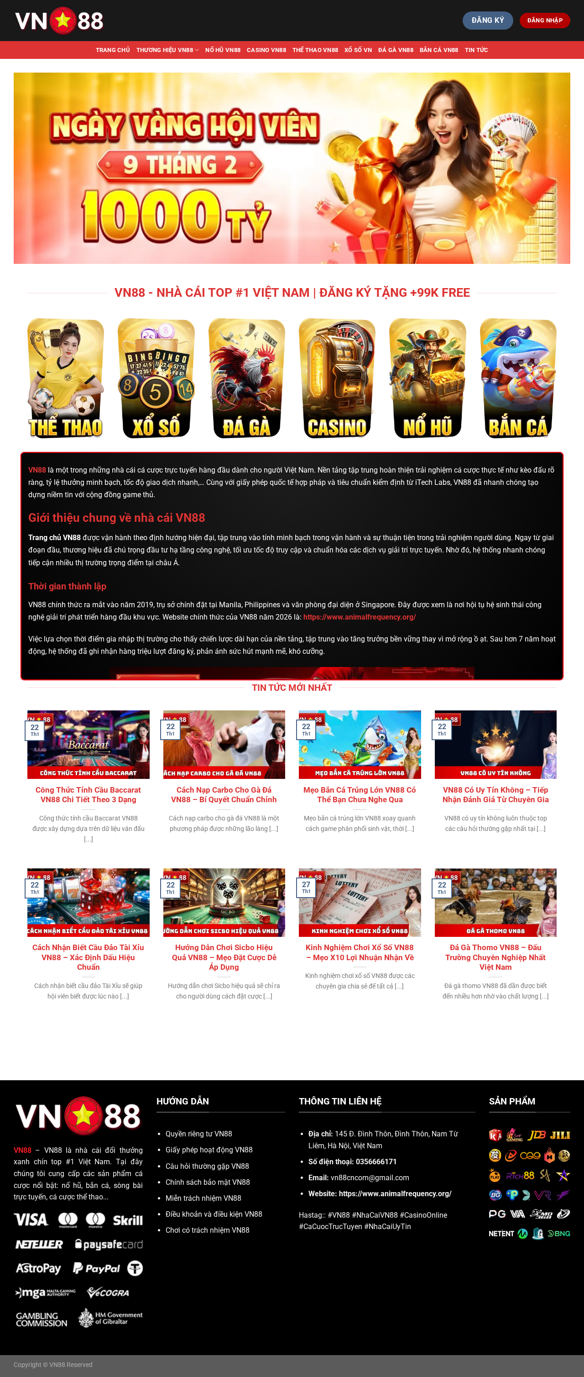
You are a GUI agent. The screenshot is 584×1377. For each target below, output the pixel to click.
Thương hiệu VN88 (164, 50)
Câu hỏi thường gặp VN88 (207, 1166)
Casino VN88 (266, 50)
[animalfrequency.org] (59, 20)
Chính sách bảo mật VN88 (208, 1182)
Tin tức (477, 50)
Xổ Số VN (358, 50)
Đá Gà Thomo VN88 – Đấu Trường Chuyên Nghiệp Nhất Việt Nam (495, 957)
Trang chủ (113, 50)
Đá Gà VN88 (395, 50)
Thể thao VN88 (315, 50)
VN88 (37, 470)
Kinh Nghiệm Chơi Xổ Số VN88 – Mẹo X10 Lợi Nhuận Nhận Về (360, 952)
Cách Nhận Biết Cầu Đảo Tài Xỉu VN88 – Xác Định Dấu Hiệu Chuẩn (88, 957)
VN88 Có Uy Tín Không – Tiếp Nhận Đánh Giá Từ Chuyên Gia (496, 795)
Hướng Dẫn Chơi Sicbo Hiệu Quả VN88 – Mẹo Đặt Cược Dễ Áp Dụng (224, 957)
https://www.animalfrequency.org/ (395, 1193)
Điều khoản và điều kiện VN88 (214, 1214)
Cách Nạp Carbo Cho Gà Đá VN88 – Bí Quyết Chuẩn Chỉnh (224, 795)
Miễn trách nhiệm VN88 (203, 1198)
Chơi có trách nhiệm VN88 (208, 1230)
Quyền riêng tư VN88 (199, 1134)
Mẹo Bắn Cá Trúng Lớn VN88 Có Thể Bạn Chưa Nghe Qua (359, 795)
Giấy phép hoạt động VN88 (209, 1150)
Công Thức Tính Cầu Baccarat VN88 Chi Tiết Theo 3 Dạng (88, 795)
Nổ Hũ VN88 (222, 50)
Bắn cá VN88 (439, 50)
